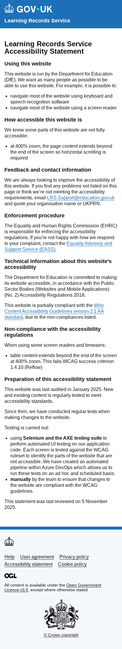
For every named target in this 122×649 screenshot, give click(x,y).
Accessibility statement (28, 564)
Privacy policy (74, 556)
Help (9, 556)
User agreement (37, 556)
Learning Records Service (37, 21)
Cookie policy (72, 564)
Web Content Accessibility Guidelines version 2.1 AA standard (54, 311)
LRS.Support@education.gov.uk (81, 197)
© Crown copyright (61, 634)
